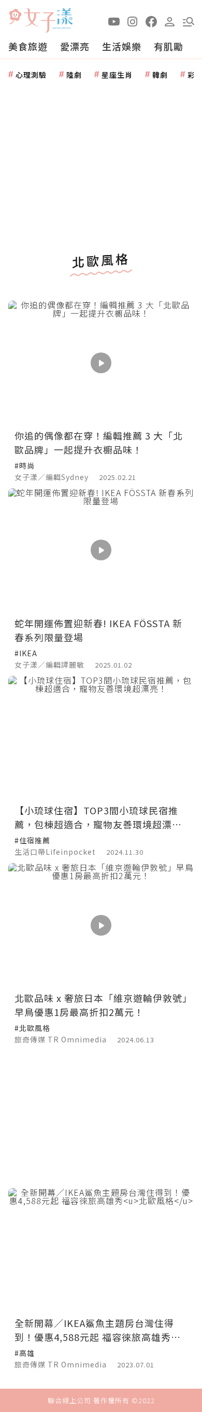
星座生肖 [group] (117, 74)
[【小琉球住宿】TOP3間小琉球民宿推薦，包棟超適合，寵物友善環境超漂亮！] (101, 738)
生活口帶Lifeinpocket (55, 851)
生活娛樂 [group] (121, 46)
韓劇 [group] (160, 74)
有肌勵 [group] (168, 46)
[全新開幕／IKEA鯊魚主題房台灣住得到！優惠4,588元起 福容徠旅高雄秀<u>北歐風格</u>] (101, 1250)
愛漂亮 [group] (75, 46)
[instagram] (132, 20)
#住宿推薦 (32, 840)
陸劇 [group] (74, 74)
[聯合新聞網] (15, 17)
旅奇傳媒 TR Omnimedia (61, 1039)
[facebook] (151, 20)
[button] (188, 20)
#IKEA (26, 653)
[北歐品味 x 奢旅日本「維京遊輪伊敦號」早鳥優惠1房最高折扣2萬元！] (101, 925)
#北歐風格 (32, 1028)
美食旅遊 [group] (28, 46)
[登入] (170, 20)
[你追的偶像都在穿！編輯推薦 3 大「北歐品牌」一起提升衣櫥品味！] (101, 363)
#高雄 (25, 1353)
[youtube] (114, 20)
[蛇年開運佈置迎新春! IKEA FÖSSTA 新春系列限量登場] (101, 550)
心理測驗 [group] (31, 74)
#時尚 (25, 465)
